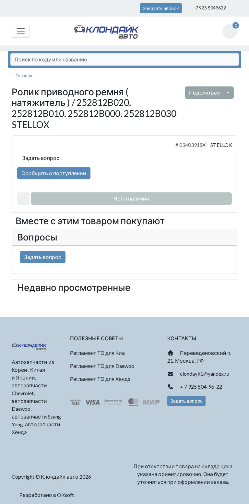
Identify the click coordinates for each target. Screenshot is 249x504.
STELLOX (221, 145)
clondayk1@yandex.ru (204, 373)
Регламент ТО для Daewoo (102, 366)
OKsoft (65, 495)
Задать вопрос (40, 158)
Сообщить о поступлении (53, 173)
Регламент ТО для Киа (97, 353)
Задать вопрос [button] (186, 401)
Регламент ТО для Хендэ (100, 379)
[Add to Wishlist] (23, 198)
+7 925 (209, 7)
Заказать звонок (161, 8)
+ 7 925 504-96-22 (200, 386)
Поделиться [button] (205, 92)
